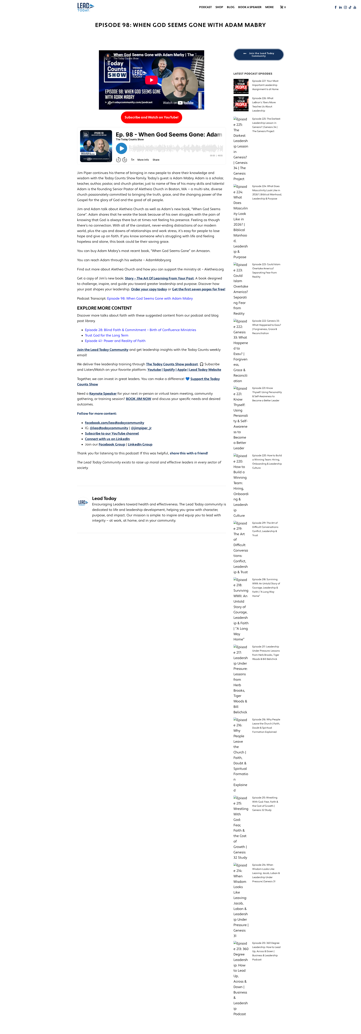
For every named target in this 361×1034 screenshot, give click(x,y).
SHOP (219, 7)
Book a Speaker (250, 7)
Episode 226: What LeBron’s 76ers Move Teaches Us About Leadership (264, 104)
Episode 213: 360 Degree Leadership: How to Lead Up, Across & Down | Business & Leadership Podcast (266, 951)
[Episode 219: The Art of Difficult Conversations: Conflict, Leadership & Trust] (241, 548)
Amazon (203, 251)
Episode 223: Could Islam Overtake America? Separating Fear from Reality (266, 270)
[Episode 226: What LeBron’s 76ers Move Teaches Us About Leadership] (241, 103)
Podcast (205, 7)
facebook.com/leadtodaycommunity (114, 423)
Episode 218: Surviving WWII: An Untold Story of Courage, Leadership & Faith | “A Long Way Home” (266, 588)
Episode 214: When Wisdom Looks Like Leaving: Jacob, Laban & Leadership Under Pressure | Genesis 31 (266, 873)
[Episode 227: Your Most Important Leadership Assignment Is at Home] (241, 86)
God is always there (114, 220)
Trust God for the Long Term (106, 335)
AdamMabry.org (158, 260)
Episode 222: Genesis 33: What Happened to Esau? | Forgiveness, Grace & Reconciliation (266, 327)
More (269, 7)
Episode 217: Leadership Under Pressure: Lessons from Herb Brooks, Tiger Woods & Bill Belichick (266, 653)
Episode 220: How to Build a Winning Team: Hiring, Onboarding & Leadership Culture (267, 461)
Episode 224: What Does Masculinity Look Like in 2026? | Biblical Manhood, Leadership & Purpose (267, 192)
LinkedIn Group (140, 444)
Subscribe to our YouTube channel (112, 433)
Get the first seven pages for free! (198, 289)
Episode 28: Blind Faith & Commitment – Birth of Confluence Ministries (141, 330)
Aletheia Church (151, 189)
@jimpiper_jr (141, 428)
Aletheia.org (214, 269)
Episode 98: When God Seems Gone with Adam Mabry (150, 298)
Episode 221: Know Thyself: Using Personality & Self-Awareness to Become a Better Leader (267, 394)
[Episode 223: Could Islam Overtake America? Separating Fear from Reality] (241, 289)
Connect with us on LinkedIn (107, 439)
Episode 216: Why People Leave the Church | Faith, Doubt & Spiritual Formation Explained (266, 725)
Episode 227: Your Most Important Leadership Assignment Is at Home (265, 85)
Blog (230, 7)
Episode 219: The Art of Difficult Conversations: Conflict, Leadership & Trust (265, 529)
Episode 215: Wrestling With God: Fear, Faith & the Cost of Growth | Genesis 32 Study (265, 804)
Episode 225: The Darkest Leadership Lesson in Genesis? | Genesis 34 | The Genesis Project (266, 125)
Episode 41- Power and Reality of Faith (115, 341)
